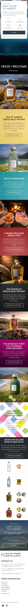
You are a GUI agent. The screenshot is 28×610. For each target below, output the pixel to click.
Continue (14, 32)
